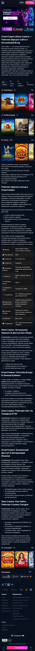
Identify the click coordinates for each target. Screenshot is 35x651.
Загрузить (10, 18)
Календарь (19, 29)
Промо (8, 29)
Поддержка (17, 635)
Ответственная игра (17, 608)
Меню (4, 649)
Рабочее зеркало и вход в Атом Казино (15, 164)
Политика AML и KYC (17, 602)
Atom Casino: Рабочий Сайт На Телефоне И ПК (17, 174)
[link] (6, 576)
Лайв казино (5, 605)
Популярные (5, 602)
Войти (22, 2)
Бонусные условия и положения (20, 600)
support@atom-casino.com (8, 625)
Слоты (3, 597)
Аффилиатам (5, 630)
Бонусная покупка (6, 611)
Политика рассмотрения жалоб (20, 618)
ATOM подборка (20, 84)
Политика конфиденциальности (20, 605)
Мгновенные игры (6, 608)
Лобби (4, 84)
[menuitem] (6, 597)
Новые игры (12, 84)
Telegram (4, 627)
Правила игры (16, 613)
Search (30, 649)
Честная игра (16, 611)
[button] (28, 21)
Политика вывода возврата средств (21, 597)
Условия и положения (18, 616)
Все (32, 90)
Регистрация (29, 2)
